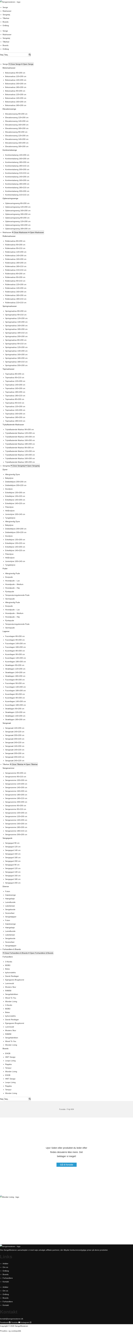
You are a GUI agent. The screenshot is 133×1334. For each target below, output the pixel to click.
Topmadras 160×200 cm (15, 388)
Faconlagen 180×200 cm (15, 647)
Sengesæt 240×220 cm (14, 742)
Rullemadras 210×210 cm (15, 270)
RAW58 (8, 991)
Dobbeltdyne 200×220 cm (15, 485)
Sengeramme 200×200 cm (16, 802)
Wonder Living (11, 1001)
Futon (7, 891)
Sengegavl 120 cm (13, 847)
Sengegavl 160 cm (13, 854)
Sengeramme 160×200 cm (16, 791)
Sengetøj (6, 15)
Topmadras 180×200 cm (15, 392)
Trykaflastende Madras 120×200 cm (20, 433)
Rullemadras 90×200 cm (15, 245)
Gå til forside (66, 1164)
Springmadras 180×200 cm (16, 329)
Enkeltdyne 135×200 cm (15, 492)
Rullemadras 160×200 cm (15, 259)
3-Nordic (8, 962)
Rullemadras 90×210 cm (15, 248)
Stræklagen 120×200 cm (15, 669)
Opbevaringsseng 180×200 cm (18, 214)
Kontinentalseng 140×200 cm (17, 155)
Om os (5, 1267)
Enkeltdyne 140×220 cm (15, 503)
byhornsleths (10, 972)
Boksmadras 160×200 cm (15, 84)
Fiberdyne (9, 507)
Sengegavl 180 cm (13, 857)
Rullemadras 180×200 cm (15, 263)
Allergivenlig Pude (12, 573)
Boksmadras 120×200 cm (15, 76)
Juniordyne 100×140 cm (15, 514)
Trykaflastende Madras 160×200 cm (20, 440)
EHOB (7, 1053)
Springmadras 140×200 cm (16, 322)
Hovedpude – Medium (14, 584)
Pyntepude (9, 591)
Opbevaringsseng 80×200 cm (17, 203)
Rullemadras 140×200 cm (15, 255)
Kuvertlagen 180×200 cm (15, 662)
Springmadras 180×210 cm (16, 333)
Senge (5, 7)
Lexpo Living (10, 1061)
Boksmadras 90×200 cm (15, 73)
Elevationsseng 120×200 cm (16, 117)
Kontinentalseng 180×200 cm (17, 162)
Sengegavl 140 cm (13, 850)
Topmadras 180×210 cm (15, 396)
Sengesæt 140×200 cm (14, 728)
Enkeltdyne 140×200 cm (15, 500)
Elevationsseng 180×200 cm (16, 128)
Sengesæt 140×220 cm (14, 732)
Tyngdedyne (10, 518)
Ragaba (8, 1064)
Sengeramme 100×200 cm (16, 780)
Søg (1, 55)
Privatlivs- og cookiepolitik (10, 1331)
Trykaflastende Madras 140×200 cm (20, 437)
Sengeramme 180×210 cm (16, 798)
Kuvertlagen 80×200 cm (15, 651)
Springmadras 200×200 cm (16, 336)
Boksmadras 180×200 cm (15, 87)
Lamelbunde (10, 902)
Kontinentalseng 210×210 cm (17, 173)
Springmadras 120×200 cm (16, 318)
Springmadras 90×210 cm (15, 315)
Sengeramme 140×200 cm (16, 787)
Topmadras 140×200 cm (15, 385)
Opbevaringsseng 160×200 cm (18, 210)
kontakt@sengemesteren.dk (11, 1319)
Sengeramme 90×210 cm (15, 777)
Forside (62, 1109)
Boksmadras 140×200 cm (15, 80)
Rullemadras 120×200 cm (15, 252)
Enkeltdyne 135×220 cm (15, 496)
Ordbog (6, 25)
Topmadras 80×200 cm (14, 374)
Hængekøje (10, 899)
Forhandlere (8, 1278)
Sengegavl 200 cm (13, 861)
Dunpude (9, 577)
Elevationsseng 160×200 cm (16, 125)
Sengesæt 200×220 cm (14, 739)
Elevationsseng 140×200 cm (16, 121)
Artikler (5, 1264)
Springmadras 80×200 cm (15, 311)
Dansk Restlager (12, 976)
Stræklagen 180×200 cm (15, 676)
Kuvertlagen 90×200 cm (15, 654)
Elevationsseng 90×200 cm (16, 114)
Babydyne (9, 478)
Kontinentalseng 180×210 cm (17, 166)
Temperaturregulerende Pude (17, 595)
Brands (5, 22)
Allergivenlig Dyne (12, 474)
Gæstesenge (10, 895)
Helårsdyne (10, 511)
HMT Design (10, 1057)
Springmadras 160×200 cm (16, 326)
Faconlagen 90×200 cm (15, 640)
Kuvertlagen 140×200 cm (15, 658)
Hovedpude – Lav (12, 581)
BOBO (7, 965)
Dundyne (9, 489)
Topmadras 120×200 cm (15, 381)
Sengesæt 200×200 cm (14, 735)
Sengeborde (10, 909)
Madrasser (7, 11)
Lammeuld (9, 983)
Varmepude (10, 599)
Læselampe (10, 906)
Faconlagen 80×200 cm (15, 636)
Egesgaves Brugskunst (14, 980)
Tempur (8, 1068)
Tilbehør (6, 18)
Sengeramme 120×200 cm (16, 784)
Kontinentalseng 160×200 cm (17, 159)
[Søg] (30, 55)
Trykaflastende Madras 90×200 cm (19, 429)
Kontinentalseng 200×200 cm (17, 169)
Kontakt (6, 1282)
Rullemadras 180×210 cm (15, 266)
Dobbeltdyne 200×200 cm (15, 482)
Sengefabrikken (11, 994)
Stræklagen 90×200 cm (14, 665)
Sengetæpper (10, 917)
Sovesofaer (10, 913)
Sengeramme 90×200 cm (15, 773)
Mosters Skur (10, 987)
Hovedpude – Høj (12, 588)
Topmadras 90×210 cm (14, 377)
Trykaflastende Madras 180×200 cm (20, 444)
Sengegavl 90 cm (12, 843)
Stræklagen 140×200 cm (15, 672)
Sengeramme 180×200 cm (16, 795)
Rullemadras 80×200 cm (15, 241)
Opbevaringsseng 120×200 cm (18, 207)
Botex (7, 969)
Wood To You (10, 998)
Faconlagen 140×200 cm (15, 643)
